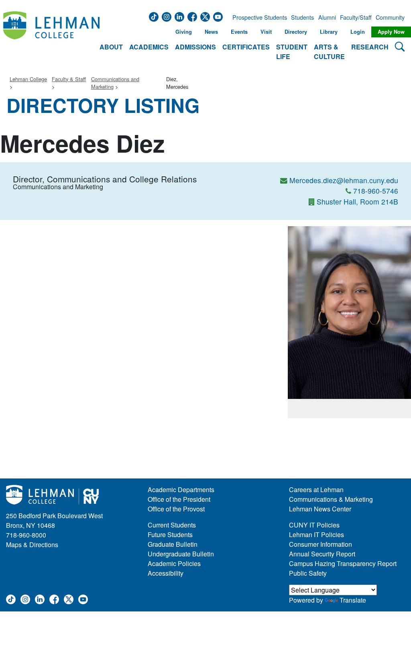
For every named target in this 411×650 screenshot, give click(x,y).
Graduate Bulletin (172, 544)
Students (302, 17)
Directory (296, 31)
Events (239, 31)
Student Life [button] (291, 51)
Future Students (170, 534)
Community (389, 17)
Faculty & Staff (69, 79)
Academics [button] (149, 46)
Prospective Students (257, 17)
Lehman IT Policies (316, 534)
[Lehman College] (51, 36)
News (211, 31)
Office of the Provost (176, 508)
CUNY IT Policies (314, 524)
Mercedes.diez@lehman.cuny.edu (343, 180)
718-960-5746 (375, 191)
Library (329, 31)
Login (357, 31)
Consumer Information (320, 544)
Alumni (327, 17)
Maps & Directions (32, 544)
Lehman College (28, 79)
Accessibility (165, 573)
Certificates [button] (246, 46)
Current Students (172, 524)
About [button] (111, 46)
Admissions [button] (195, 46)
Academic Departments (181, 489)
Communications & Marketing (331, 499)
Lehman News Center (320, 508)
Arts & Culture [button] (329, 51)
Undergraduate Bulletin (181, 553)
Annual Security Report (322, 553)
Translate (353, 600)
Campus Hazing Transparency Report (343, 563)
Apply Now (391, 31)
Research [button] (370, 46)
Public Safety (308, 573)
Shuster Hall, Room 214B (357, 201)
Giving (183, 31)
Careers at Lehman (316, 489)
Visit (266, 31)
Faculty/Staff (355, 17)
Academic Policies (174, 563)
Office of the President (179, 499)
